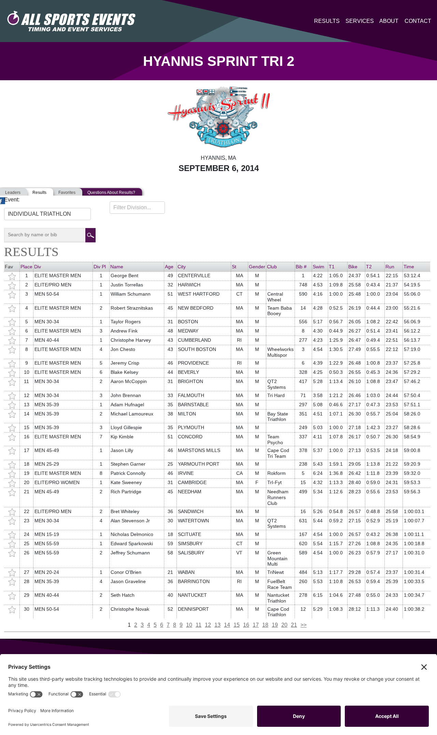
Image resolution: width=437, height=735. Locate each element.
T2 (369, 266)
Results (327, 21)
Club (272, 266)
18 (265, 625)
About (388, 21)
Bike (352, 266)
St (234, 266)
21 (294, 625)
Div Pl (100, 266)
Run (389, 266)
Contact (418, 21)
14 (227, 625)
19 (275, 625)
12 (208, 625)
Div (37, 266)
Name (116, 266)
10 (189, 625)
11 (198, 625)
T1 (332, 266)
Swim (318, 266)
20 (284, 625)
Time (409, 266)
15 (237, 625)
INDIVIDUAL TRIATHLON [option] (39, 214)
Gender (257, 266)
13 (217, 625)
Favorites (66, 192)
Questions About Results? (111, 192)
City (182, 266)
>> (303, 625)
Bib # (301, 266)
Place (26, 266)
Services (360, 21)
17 (256, 625)
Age (169, 266)
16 (246, 625)
